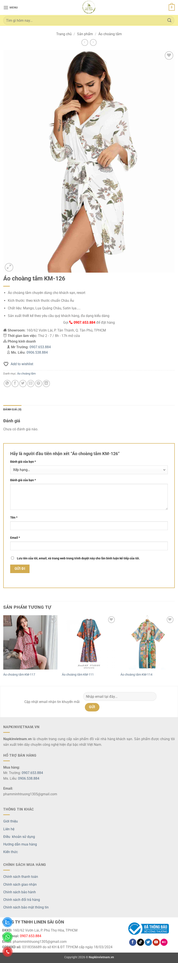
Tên (13, 517)
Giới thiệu (10, 821)
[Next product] (84, 42)
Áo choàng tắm (110, 34)
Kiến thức (10, 852)
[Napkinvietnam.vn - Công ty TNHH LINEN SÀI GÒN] (89, 7)
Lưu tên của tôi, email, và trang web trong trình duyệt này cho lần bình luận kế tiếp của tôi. (78, 558)
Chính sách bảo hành (19, 892)
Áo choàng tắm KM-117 (19, 674)
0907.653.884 (40, 347)
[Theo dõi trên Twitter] (148, 942)
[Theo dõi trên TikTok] (140, 942)
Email (15, 538)
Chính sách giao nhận (20, 884)
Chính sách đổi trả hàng (21, 900)
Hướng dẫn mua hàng (20, 844)
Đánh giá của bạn (23, 462)
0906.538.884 (37, 352)
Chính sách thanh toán (20, 877)
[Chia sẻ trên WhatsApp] (7, 383)
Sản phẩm (85, 34)
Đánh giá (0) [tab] (12, 409)
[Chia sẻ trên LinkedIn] (46, 383)
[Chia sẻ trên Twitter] (22, 383)
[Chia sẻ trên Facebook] (15, 383)
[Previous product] (93, 42)
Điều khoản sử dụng (19, 837)
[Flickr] (164, 942)
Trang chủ (64, 34)
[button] (10, 7)
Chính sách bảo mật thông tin (26, 907)
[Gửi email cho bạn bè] (30, 383)
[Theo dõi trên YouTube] (156, 942)
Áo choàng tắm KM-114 (136, 674)
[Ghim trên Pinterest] (38, 383)
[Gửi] (169, 20)
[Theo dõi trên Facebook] (132, 942)
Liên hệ (8, 829)
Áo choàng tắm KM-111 (78, 674)
